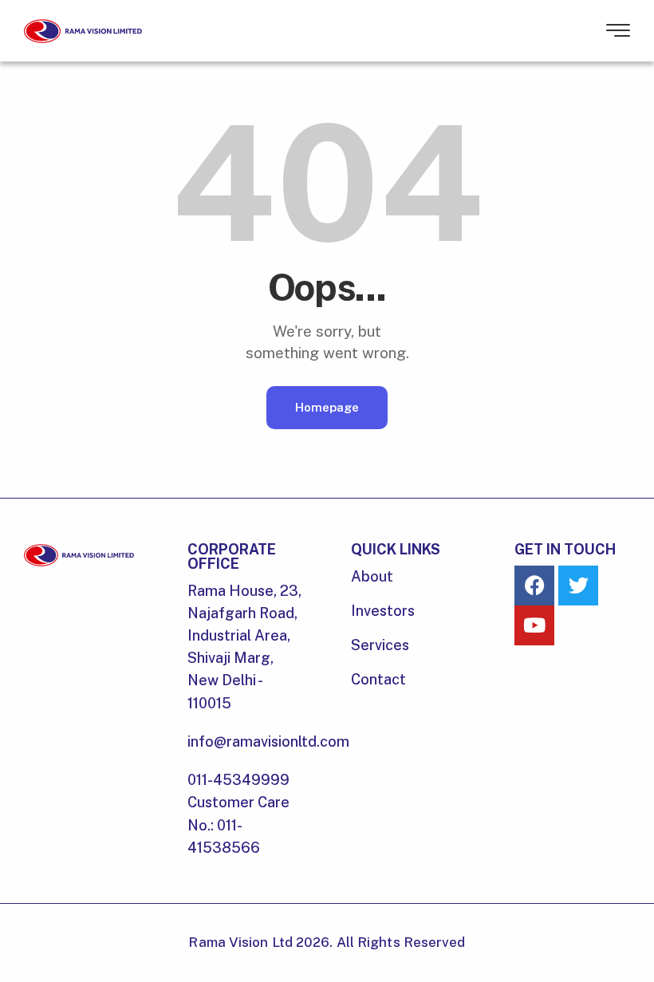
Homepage (327, 407)
